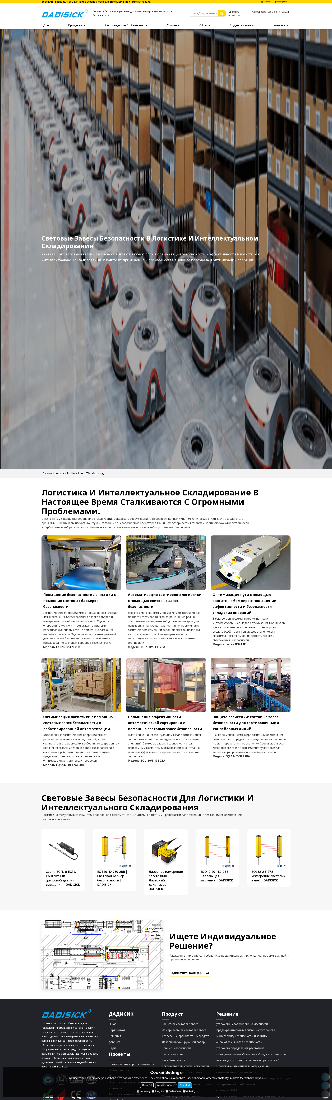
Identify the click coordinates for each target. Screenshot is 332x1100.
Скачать (267, 2)
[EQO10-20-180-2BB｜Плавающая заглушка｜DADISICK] (217, 850)
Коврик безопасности (176, 1048)
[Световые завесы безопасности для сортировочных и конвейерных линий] (250, 685)
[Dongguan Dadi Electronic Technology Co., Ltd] (65, 14)
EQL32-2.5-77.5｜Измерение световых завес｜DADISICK (268, 876)
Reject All (147, 1085)
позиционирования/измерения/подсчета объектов (251, 1054)
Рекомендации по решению (124, 25)
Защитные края (172, 1054)
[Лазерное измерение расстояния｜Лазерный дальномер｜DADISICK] (166, 850)
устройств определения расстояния (240, 1048)
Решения (115, 1036)
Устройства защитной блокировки (185, 1066)
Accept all (185, 1085)
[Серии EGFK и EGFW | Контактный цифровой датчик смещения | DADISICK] (63, 850)
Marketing (190, 1091)
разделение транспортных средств (185, 1036)
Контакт (279, 25)
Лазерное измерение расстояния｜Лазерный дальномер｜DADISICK (166, 880)
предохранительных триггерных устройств (245, 1030)
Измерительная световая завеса (184, 1030)
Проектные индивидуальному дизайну (242, 1066)
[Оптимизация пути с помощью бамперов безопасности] (250, 562)
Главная (47, 473)
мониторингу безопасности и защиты (241, 1036)
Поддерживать (240, 25)
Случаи (172, 25)
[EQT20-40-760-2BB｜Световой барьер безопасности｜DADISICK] (114, 850)
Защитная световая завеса (180, 1024)
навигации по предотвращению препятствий (247, 1060)
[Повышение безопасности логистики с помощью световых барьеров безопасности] (81, 562)
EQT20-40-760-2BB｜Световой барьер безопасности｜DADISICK (112, 878)
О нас (203, 25)
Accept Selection (165, 1085)
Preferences (175, 1091)
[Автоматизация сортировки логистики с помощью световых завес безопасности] (166, 562)
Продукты (75, 25)
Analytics (159, 1091)
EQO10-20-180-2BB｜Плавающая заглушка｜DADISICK (216, 876)
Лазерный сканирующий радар (183, 1042)
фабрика (114, 1042)
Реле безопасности (174, 1060)
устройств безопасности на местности (242, 1024)
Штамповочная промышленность (131, 1064)
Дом (46, 25)
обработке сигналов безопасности (239, 1042)
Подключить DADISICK (185, 973)
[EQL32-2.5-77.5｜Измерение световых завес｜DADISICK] (269, 850)
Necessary (145, 1091)
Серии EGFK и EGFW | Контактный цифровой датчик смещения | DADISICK (63, 878)
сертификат (282, 2)
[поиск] (222, 13)
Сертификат (117, 1030)
